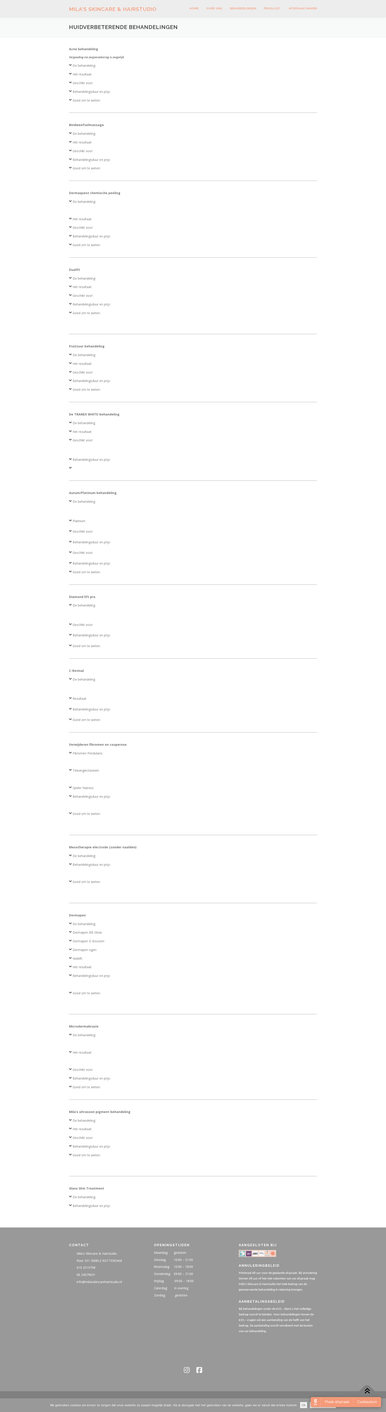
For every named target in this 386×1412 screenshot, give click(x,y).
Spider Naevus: (83, 788)
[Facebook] (199, 1370)
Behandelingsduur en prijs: (92, 91)
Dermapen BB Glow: (87, 932)
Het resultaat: (82, 74)
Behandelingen (243, 8)
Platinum (79, 521)
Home (194, 8)
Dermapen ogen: (85, 950)
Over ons (214, 8)
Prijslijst (272, 8)
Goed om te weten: (87, 100)
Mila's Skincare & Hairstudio (112, 9)
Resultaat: (80, 698)
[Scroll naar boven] (367, 1391)
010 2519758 (86, 1267)
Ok (304, 1405)
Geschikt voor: (83, 83)
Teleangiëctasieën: (86, 770)
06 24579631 (86, 1275)
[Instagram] (186, 1370)
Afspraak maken (303, 8)
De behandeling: (84, 65)
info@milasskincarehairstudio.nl (99, 1282)
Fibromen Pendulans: (88, 753)
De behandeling (84, 423)
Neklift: (78, 958)
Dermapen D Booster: (89, 941)
